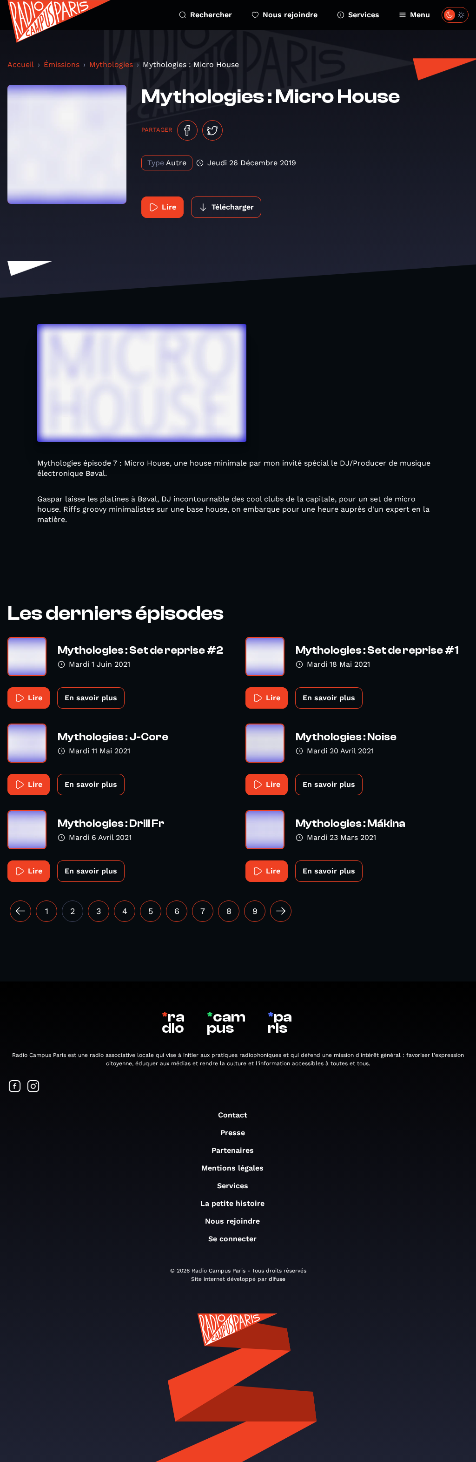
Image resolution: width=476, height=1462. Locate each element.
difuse (277, 1279)
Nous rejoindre (290, 14)
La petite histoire (232, 1203)
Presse (232, 1132)
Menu (420, 14)
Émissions (61, 64)
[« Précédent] (20, 911)
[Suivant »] (281, 911)
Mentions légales (232, 1168)
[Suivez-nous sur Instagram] (33, 1087)
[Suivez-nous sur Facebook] (14, 1087)
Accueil (20, 64)
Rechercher (211, 14)
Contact (232, 1114)
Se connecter (232, 1238)
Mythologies (111, 64)
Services (363, 14)
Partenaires (233, 1150)
